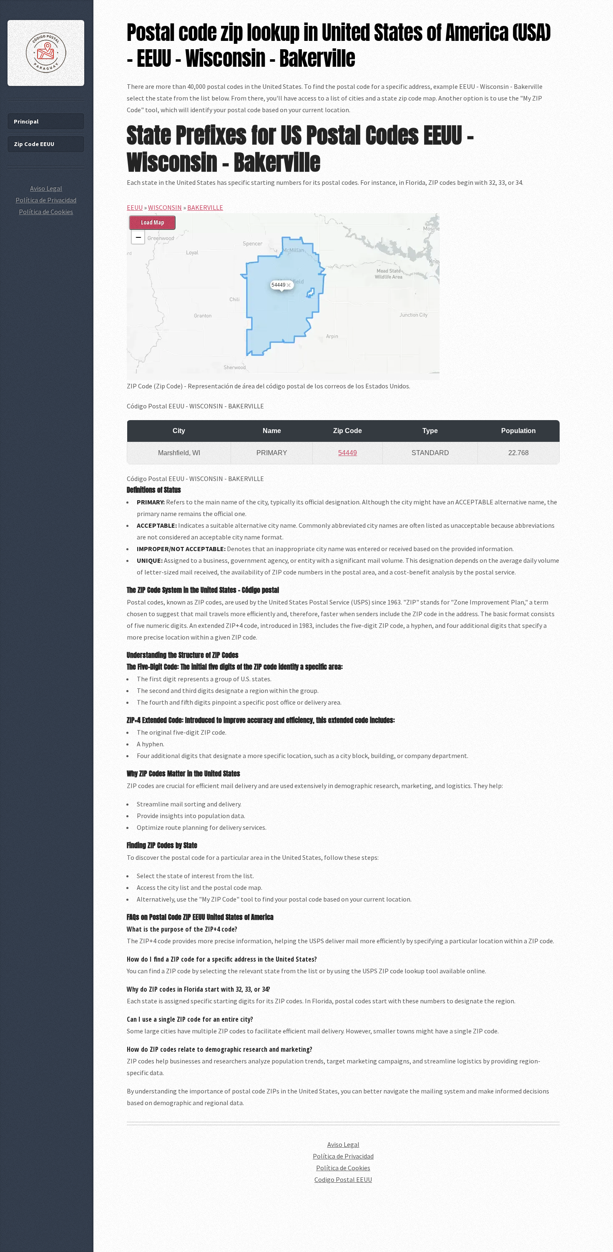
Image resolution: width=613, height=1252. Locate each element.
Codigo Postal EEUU (343, 1179)
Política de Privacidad (343, 1156)
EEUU (135, 207)
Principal (26, 121)
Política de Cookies (343, 1168)
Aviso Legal (343, 1144)
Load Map (152, 222)
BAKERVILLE (205, 207)
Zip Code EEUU (34, 144)
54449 (347, 452)
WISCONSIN (165, 207)
